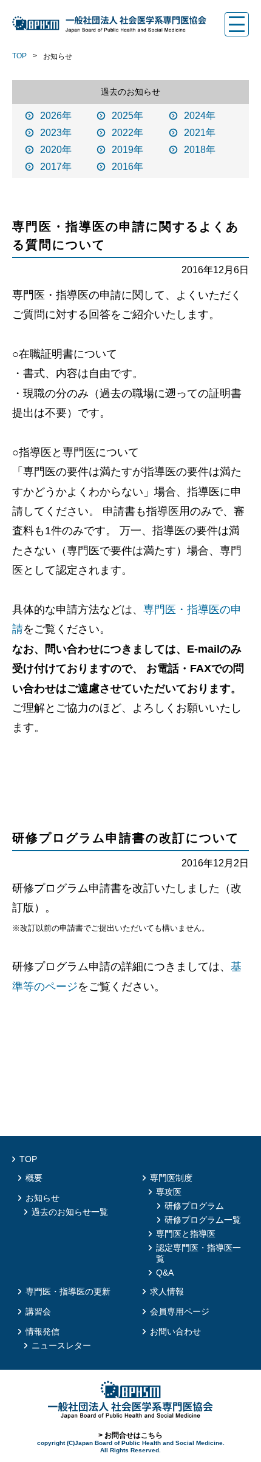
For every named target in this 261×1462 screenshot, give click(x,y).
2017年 (56, 167)
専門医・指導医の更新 (67, 1291)
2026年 (56, 115)
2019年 (127, 149)
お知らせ (42, 1198)
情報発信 (42, 1331)
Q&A (165, 1272)
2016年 (127, 167)
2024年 (199, 115)
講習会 (38, 1311)
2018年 (199, 149)
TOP (19, 56)
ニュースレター (61, 1345)
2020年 (56, 149)
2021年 (199, 132)
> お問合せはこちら (130, 1435)
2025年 (127, 115)
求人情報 (167, 1291)
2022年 (127, 132)
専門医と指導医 (185, 1234)
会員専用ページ (179, 1311)
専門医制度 (171, 1178)
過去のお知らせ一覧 (70, 1212)
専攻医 (168, 1192)
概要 (33, 1178)
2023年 (56, 132)
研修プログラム (194, 1206)
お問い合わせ (175, 1331)
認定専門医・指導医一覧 (198, 1253)
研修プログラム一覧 (202, 1220)
